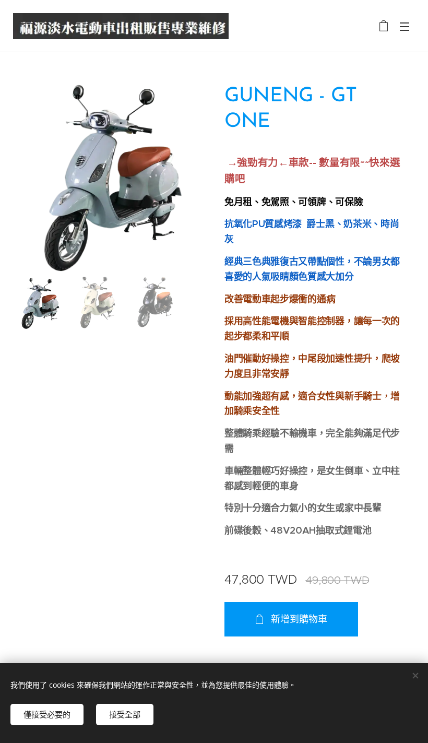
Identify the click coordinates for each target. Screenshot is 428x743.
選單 (404, 26)
